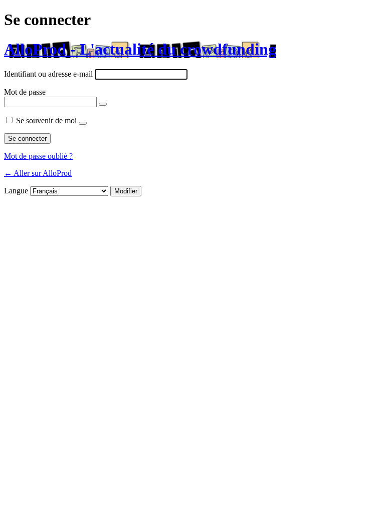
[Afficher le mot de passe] (103, 104)
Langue (16, 190)
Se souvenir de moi (46, 120)
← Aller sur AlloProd (38, 173)
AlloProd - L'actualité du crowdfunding (140, 49)
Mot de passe (25, 92)
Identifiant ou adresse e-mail (48, 74)
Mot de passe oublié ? (38, 156)
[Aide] (83, 123)
